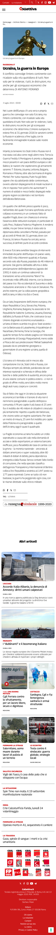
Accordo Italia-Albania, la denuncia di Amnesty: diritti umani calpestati (25, 588)
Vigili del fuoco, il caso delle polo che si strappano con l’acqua (25, 776)
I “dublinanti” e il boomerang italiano (25, 643)
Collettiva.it (28, 889)
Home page (7, 22)
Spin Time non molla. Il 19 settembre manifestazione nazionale (24, 793)
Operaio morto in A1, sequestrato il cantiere (27, 825)
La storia (28, 927)
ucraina (11, 496)
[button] (41, 104)
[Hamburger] (3, 9)
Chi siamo (28, 915)
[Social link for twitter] (38, 2)
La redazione (17, 2)
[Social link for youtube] (49, 2)
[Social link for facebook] (42, 2)
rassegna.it (32, 22)
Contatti (6, 2)
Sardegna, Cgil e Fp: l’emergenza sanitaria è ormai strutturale (41, 699)
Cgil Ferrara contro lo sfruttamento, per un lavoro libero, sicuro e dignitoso (14, 701)
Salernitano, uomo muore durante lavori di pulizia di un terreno (13, 753)
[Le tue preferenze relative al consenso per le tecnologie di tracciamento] (51, 930)
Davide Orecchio (35, 762)
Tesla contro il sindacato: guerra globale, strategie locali (40, 753)
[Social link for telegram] (53, 2)
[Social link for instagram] (46, 2)
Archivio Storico (19, 22)
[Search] (32, 2)
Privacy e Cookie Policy (28, 930)
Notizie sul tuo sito (27, 924)
